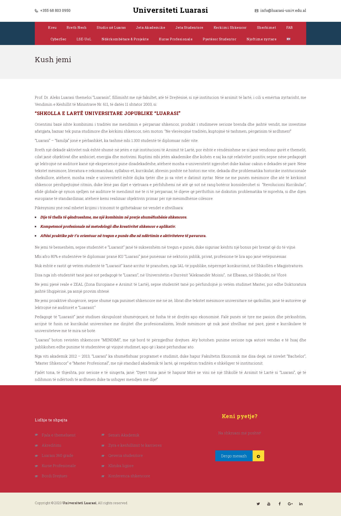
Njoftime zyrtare (262, 39)
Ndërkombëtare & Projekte (125, 39)
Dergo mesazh (234, 455)
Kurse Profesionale (176, 39)
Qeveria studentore (125, 455)
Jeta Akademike (150, 27)
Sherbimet (266, 27)
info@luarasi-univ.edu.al (282, 10)
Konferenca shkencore (129, 475)
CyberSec (58, 39)
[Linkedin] (301, 504)
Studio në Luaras (111, 27)
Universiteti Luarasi (170, 10)
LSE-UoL (84, 39)
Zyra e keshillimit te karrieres (135, 445)
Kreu (52, 27)
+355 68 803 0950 (55, 10)
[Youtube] (269, 504)
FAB (289, 27)
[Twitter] (258, 504)
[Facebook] (279, 504)
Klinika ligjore (121, 465)
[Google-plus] (290, 504)
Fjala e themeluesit (59, 435)
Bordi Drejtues (54, 475)
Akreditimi (51, 445)
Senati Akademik (123, 435)
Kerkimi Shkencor (230, 27)
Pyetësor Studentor (219, 39)
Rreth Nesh (77, 27)
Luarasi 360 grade (57, 455)
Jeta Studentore (189, 27)
